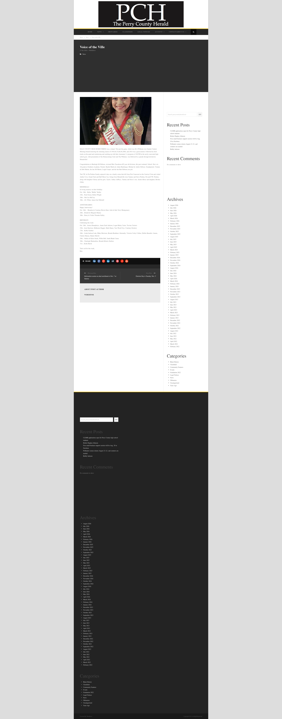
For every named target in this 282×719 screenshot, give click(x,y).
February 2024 (174, 284)
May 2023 (173, 307)
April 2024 (173, 278)
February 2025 (174, 252)
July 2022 (173, 333)
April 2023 (173, 310)
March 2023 (174, 312)
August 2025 (174, 237)
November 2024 (175, 260)
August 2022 (174, 331)
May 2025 (173, 244)
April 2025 (173, 247)
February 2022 (174, 346)
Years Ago (173, 385)
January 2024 (174, 286)
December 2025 (175, 226)
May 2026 (173, 213)
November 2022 (175, 323)
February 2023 (174, 315)
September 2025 (175, 234)
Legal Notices (144, 32)
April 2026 (173, 216)
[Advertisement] (141, 71)
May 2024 (173, 276)
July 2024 (173, 271)
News (99, 32)
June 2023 (173, 305)
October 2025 (174, 231)
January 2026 (174, 224)
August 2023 (174, 299)
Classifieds (127, 32)
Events (172, 370)
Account (158, 32)
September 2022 (175, 328)
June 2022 (173, 336)
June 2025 (173, 242)
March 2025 (174, 250)
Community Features (176, 367)
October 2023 (174, 294)
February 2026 (174, 221)
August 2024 (174, 268)
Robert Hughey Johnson (177, 136)
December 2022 (175, 320)
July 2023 (173, 302)
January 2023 (174, 318)
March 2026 (174, 218)
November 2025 (175, 229)
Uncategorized (174, 383)
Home (90, 32)
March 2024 (174, 281)
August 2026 (174, 205)
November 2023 (175, 292)
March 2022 (174, 344)
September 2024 (175, 265)
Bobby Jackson (174, 149)
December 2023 (175, 289)
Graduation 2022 (175, 372)
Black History (174, 362)
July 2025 (173, 239)
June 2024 (173, 273)
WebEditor (92, 50)
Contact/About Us (176, 32)
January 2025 (174, 255)
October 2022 (174, 326)
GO (200, 114)
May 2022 (173, 339)
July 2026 (173, 208)
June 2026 (173, 210)
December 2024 (175, 257)
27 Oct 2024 (83, 50)
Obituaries (113, 32)
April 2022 (173, 341)
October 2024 (174, 263)
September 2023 (175, 297)
